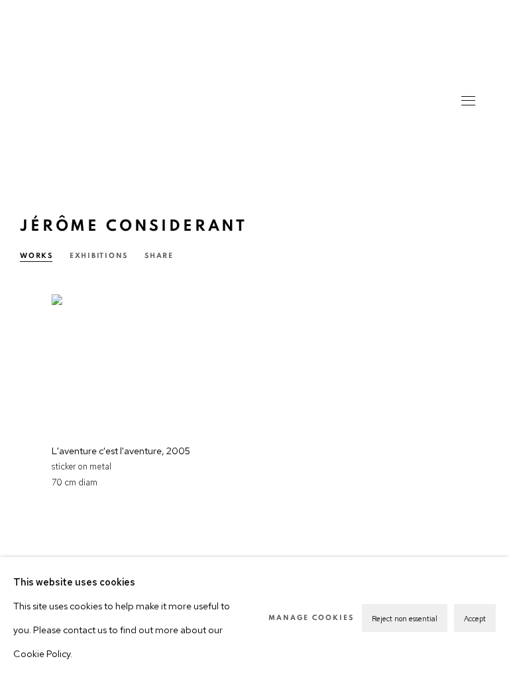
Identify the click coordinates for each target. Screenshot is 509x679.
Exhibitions (99, 255)
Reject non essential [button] (404, 618)
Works (36, 255)
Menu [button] (467, 102)
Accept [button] (475, 618)
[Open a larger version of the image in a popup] (130, 358)
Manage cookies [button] (311, 617)
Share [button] (159, 255)
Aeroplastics (254, 86)
